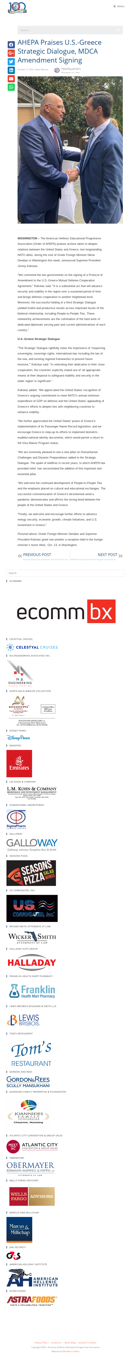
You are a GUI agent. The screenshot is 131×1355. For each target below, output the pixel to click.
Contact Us (56, 1342)
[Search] (118, 30)
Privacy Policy (41, 1342)
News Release (41, 69)
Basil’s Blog (70, 1342)
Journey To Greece (87, 1342)
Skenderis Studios (71, 1351)
